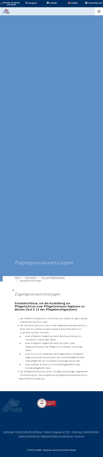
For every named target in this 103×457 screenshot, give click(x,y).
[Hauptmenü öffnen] (99, 11)
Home (17, 277)
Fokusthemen (31, 277)
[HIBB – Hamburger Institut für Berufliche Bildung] (6, 11)
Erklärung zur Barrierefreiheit (85, 432)
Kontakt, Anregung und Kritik (56, 432)
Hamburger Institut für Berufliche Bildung (22, 432)
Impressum (79, 436)
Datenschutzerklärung (29, 436)
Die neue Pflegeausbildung (53, 277)
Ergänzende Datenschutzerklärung (57, 436)
